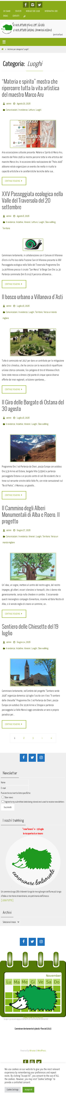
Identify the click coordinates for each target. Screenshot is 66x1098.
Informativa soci (51, 11)
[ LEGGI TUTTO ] (7, 885)
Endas (5, 16)
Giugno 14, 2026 (23, 628)
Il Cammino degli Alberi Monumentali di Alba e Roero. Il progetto (31, 504)
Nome (3, 767)
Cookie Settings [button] (13, 1089)
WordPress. (41, 1035)
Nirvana (32, 1035)
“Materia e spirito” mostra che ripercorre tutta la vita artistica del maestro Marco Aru (30, 88)
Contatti (16, 16)
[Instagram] (33, 5)
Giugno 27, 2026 (23, 519)
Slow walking (50, 218)
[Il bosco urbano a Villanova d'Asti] (33, 334)
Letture (32, 108)
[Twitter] (39, 5)
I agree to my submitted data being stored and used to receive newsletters (34, 786)
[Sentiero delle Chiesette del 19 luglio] (33, 657)
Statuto (18, 11)
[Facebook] (26, 5)
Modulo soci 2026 (33, 11)
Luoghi (38, 108)
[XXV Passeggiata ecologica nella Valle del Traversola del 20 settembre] (33, 240)
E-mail (3, 772)
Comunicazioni (11, 108)
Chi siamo (6, 11)
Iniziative (19, 218)
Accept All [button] (28, 1089)
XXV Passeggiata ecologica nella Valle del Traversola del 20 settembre (32, 198)
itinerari (27, 218)
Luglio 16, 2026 (23, 300)
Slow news (9, 782)
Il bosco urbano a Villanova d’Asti (32, 292)
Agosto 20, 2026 (23, 103)
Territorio (6, 223)
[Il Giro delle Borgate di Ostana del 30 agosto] (33, 438)
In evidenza (23, 108)
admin (8, 103)
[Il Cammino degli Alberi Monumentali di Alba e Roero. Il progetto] (33, 553)
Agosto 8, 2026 (23, 213)
